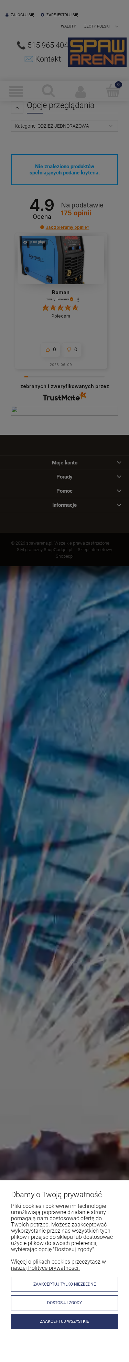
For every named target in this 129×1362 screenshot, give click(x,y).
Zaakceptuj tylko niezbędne (64, 1284)
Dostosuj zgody (64, 1302)
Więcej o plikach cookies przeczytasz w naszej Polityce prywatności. (58, 1264)
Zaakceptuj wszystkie (64, 1321)
